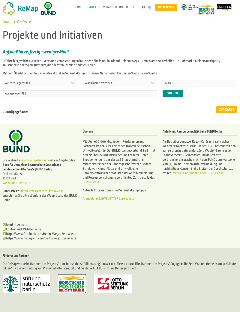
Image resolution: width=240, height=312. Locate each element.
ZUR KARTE (226, 109)
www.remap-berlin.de (35, 160)
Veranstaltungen (115, 7)
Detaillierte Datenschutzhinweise (41, 191)
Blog (135, 7)
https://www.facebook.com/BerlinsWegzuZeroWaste (41, 234)
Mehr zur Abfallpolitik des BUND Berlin (197, 173)
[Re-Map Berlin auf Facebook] (143, 7)
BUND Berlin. (91, 182)
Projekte (93, 7)
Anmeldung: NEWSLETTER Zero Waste (108, 198)
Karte (79, 7)
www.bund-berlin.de (16, 183)
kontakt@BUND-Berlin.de (23, 229)
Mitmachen (166, 7)
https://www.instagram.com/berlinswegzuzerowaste (41, 238)
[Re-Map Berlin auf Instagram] (149, 7)
